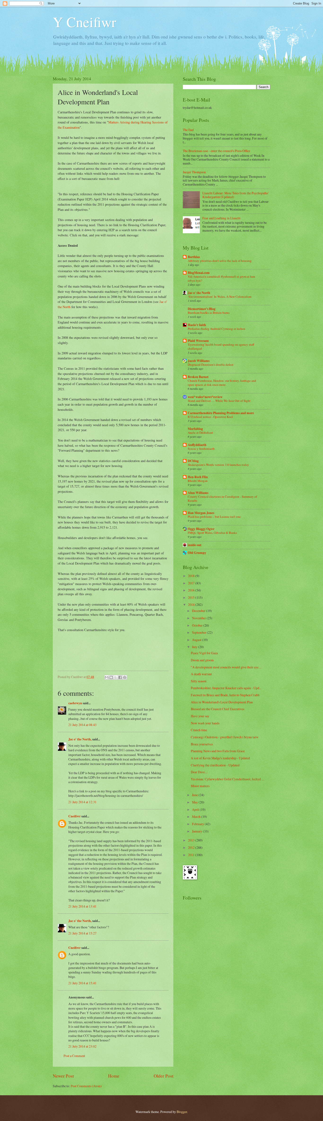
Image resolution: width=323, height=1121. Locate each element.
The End (188, 129)
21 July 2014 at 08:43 (82, 724)
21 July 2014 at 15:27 (82, 933)
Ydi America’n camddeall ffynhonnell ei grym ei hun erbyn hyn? (221, 278)
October (197, 625)
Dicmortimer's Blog (201, 308)
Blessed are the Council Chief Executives (217, 709)
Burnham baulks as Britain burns (209, 312)
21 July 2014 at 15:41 (82, 983)
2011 (191, 855)
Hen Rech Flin (198, 477)
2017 (191, 583)
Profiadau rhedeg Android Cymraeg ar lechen (216, 329)
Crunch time (199, 730)
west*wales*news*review (205, 397)
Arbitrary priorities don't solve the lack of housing (220, 261)
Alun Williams (198, 492)
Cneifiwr (74, 816)
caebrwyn (75, 703)
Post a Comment (74, 1055)
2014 (191, 604)
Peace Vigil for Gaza (204, 653)
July (195, 647)
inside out (194, 545)
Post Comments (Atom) (86, 1086)
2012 (191, 847)
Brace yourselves (202, 744)
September (199, 632)
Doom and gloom (202, 660)
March (196, 816)
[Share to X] (115, 677)
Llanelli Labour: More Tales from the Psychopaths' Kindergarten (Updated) (235, 195)
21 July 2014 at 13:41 (82, 906)
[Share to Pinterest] (124, 677)
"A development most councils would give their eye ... (226, 667)
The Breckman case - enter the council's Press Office (216, 151)
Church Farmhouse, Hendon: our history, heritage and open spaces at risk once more (222, 382)
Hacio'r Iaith (197, 325)
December (199, 610)
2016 (191, 590)
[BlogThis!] (111, 677)
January (197, 831)
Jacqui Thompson (194, 172)
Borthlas (194, 257)
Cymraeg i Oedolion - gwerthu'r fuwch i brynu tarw (224, 737)
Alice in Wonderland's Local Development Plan (222, 702)
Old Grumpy (197, 552)
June (195, 795)
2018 (191, 575)
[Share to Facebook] (120, 677)
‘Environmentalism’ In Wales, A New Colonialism (219, 296)
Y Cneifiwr (84, 21)
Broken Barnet (198, 376)
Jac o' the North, (80, 739)
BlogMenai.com (199, 272)
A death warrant (201, 674)
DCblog (193, 461)
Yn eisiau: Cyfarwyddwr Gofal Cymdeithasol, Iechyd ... (227, 779)
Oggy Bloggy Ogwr (201, 529)
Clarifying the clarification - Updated (215, 765)
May (195, 802)
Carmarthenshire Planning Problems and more (221, 413)
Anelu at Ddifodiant (200, 432)
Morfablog (195, 428)
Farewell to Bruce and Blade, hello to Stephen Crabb (225, 695)
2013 (191, 840)
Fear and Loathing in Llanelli (221, 218)
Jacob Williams (199, 360)
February (198, 824)
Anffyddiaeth (197, 444)
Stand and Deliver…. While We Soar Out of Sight (219, 401)
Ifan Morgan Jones (201, 512)
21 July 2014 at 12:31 (82, 802)
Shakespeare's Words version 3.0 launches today (218, 465)
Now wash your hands (205, 723)
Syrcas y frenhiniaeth (201, 448)
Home (113, 1076)
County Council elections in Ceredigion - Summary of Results (222, 498)
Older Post (163, 1076)
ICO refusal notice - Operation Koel (210, 417)
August (197, 639)
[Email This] (106, 677)
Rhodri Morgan (198, 481)
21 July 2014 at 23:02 (82, 1046)
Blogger (182, 1111)
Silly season (198, 681)
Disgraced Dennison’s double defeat (210, 364)
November (199, 618)
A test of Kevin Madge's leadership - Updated (220, 758)
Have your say (200, 716)
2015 (191, 597)
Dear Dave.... (199, 772)
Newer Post (63, 1076)
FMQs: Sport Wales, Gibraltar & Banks (212, 533)
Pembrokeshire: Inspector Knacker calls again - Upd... (226, 688)
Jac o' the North (199, 292)
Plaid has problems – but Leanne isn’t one (214, 516)
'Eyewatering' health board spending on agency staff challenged (221, 346)
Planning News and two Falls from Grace (218, 751)
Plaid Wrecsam (198, 340)
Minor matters (200, 786)
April (196, 809)
